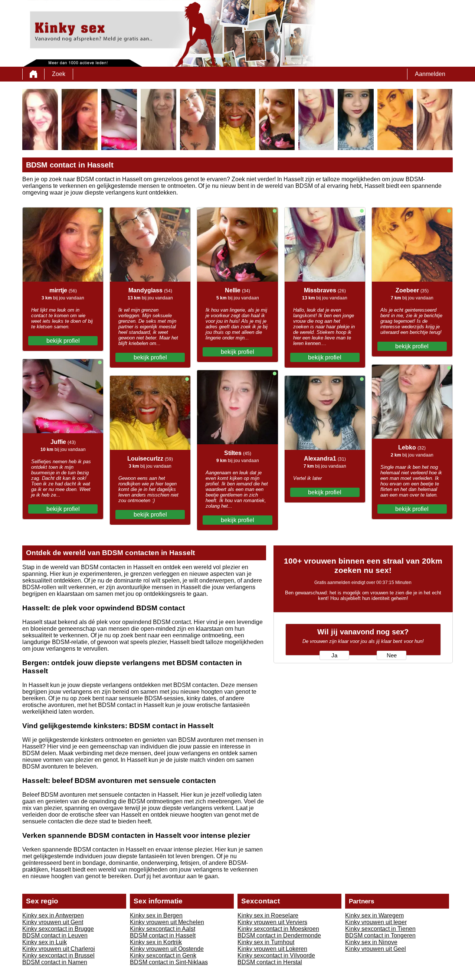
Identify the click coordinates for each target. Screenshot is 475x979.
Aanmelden (430, 74)
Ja (334, 655)
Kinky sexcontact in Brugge (58, 929)
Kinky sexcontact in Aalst (162, 929)
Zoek (58, 74)
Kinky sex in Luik (44, 942)
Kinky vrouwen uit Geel (375, 949)
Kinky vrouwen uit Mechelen (167, 922)
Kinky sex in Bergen (156, 915)
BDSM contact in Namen (54, 962)
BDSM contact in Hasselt (163, 935)
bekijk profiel (63, 341)
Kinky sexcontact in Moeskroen (278, 929)
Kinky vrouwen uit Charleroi (58, 949)
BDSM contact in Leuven (55, 935)
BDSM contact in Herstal (270, 962)
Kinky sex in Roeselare (268, 915)
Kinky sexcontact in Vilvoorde (276, 955)
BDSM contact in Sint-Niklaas (169, 962)
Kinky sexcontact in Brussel (58, 955)
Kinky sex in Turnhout (266, 942)
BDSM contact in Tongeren (380, 935)
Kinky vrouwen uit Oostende (167, 949)
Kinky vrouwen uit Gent (52, 922)
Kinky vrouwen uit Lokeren (272, 949)
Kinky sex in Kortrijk (156, 942)
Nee (392, 655)
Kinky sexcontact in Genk (163, 955)
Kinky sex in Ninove (371, 942)
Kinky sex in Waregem (374, 915)
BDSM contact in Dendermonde (279, 935)
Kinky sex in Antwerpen (53, 915)
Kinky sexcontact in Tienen (380, 929)
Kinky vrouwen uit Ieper (376, 922)
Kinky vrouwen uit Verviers (272, 922)
